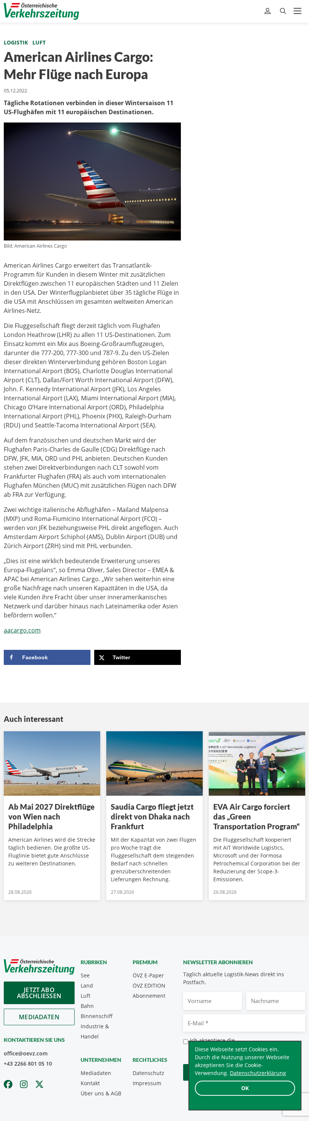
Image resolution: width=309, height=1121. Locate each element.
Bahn (87, 1005)
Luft (39, 42)
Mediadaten (39, 1017)
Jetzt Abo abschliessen (39, 993)
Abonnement (149, 995)
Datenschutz (148, 1073)
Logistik (16, 42)
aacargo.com (22, 630)
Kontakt (90, 1083)
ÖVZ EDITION (149, 985)
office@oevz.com (25, 1053)
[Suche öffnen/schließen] (283, 11)
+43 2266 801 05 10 (28, 1063)
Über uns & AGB (101, 1093)
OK (245, 1088)
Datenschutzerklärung (258, 1073)
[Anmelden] (268, 11)
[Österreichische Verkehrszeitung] (41, 11)
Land (87, 985)
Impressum (147, 1083)
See (85, 975)
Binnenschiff (97, 1016)
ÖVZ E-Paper (148, 975)
